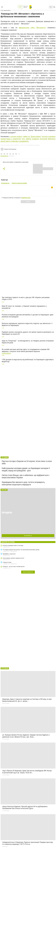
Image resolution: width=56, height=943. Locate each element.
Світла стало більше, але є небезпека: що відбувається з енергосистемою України (25, 476)
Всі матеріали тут (28, 535)
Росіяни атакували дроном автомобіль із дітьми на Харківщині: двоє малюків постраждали (27, 316)
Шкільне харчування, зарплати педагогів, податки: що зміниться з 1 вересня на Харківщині (27, 324)
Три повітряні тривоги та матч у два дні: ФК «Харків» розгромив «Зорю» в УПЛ (26, 298)
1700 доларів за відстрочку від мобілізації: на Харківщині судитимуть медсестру (28, 361)
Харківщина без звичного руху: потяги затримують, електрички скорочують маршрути (23, 483)
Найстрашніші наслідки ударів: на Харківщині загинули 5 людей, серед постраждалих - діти (26, 469)
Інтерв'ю (7, 512)
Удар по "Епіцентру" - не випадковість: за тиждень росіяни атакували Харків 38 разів (28, 342)
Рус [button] (51, 7)
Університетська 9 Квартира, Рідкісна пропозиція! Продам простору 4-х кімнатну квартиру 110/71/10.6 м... (27, 843)
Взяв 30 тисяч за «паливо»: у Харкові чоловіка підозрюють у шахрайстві (24, 307)
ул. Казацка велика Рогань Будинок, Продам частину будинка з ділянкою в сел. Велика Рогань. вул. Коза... (26, 736)
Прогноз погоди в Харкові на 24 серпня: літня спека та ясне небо (27, 462)
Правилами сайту (26, 197)
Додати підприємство (28, 572)
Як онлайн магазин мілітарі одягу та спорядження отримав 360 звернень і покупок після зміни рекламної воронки (25, 350)
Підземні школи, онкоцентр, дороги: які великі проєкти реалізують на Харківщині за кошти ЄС (28, 333)
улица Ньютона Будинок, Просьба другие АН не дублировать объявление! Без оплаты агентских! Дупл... (25, 807)
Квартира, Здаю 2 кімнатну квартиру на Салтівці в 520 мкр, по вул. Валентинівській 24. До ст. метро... (27, 700)
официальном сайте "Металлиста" (32, 28)
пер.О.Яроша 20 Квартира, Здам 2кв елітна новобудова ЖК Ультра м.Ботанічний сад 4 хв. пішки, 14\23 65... (27, 772)
